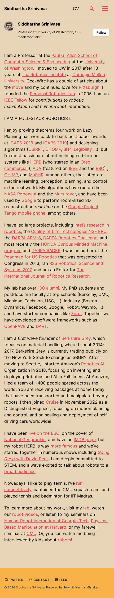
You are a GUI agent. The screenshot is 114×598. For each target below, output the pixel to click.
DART (41, 326)
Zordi (76, 313)
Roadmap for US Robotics (30, 257)
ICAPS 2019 (55, 142)
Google (28, 200)
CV (76, 8)
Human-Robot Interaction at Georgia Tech (46, 520)
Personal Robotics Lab (52, 93)
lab (86, 508)
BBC (100, 168)
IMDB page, (85, 439)
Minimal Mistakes (87, 587)
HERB (35, 162)
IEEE (73, 168)
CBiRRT (35, 149)
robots (64, 539)
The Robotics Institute (44, 74)
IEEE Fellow (15, 100)
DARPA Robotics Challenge (70, 237)
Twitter (15, 580)
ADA (37, 168)
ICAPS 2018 (21, 142)
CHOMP (53, 149)
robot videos (25, 514)
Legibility (83, 149)
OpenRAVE (15, 326)
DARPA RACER (46, 250)
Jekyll (67, 587)
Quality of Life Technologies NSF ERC (69, 231)
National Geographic (25, 439)
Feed (63, 580)
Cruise (52, 402)
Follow (101, 33)
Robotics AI (92, 363)
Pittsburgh (89, 87)
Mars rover (65, 193)
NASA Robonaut (20, 193)
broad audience (20, 471)
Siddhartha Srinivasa (25, 8)
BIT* (67, 149)
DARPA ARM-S (26, 237)
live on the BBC (44, 433)
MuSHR (36, 174)
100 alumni (48, 288)
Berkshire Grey (76, 338)
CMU (31, 533)
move (17, 87)
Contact (41, 580)
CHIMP (11, 174)
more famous (64, 446)
